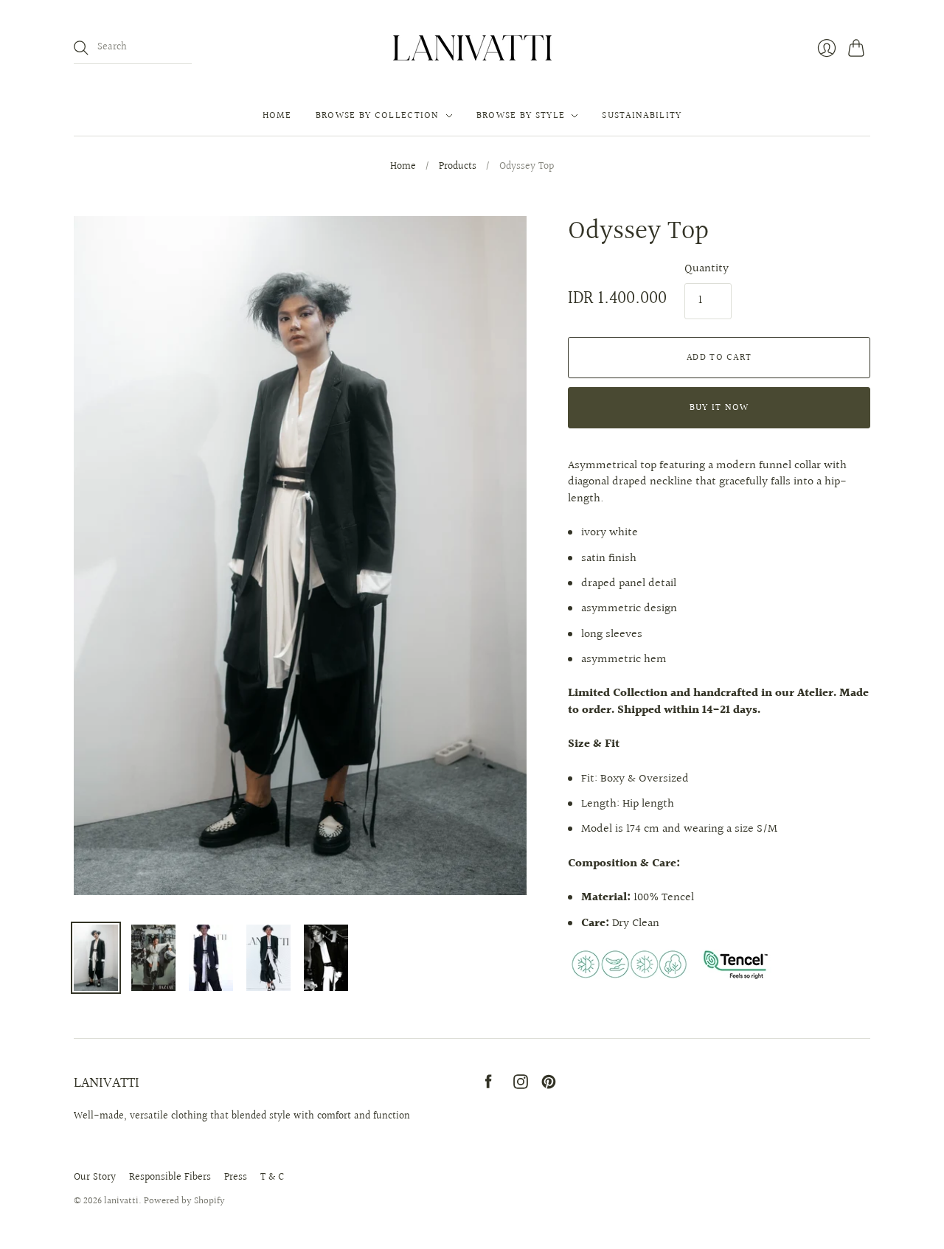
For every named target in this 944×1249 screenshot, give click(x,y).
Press (235, 1177)
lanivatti (121, 1201)
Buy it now (719, 407)
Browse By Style (521, 115)
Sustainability (641, 115)
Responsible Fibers (170, 1177)
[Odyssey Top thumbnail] (96, 958)
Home (277, 115)
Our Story (95, 1177)
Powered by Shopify (184, 1201)
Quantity (706, 269)
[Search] (81, 48)
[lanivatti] (472, 47)
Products (457, 167)
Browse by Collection (378, 115)
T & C (272, 1177)
